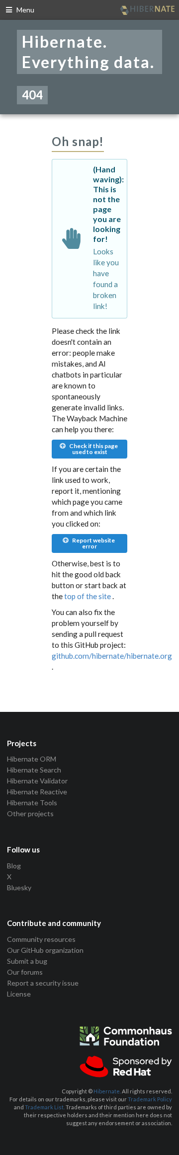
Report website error (93, 543)
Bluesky (19, 887)
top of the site (87, 596)
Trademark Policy (150, 1099)
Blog (14, 866)
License (19, 994)
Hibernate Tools (32, 802)
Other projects (30, 813)
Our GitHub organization (45, 950)
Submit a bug (27, 961)
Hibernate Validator (37, 780)
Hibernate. (107, 1091)
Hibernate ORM (31, 759)
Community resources (41, 939)
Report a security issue (43, 983)
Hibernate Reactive (37, 791)
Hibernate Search (34, 770)
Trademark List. (45, 1107)
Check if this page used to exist (93, 449)
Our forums (25, 972)
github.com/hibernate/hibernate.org (112, 655)
